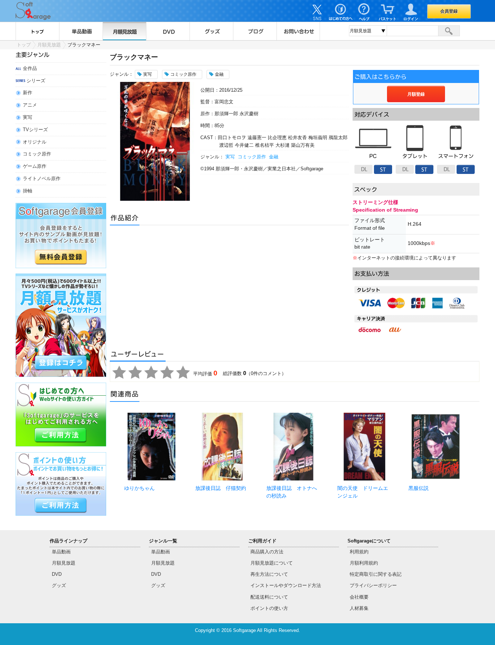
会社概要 (359, 597)
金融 (273, 156)
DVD (168, 31)
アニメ (30, 105)
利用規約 (359, 551)
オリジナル (34, 142)
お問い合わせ (298, 31)
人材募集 (359, 608)
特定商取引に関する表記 (376, 574)
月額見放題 (124, 31)
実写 (27, 117)
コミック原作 (37, 154)
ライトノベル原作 (42, 178)
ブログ (254, 31)
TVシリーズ (35, 129)
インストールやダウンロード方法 (285, 585)
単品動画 (81, 31)
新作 (27, 92)
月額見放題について (271, 563)
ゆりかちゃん (139, 488)
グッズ (211, 31)
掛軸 (27, 191)
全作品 (30, 68)
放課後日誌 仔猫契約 (220, 488)
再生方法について (269, 574)
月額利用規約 (364, 563)
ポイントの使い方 (269, 608)
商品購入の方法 (266, 551)
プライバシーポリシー (373, 585)
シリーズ (35, 80)
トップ (37, 31)
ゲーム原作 (34, 166)
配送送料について (269, 597)
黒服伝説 (418, 488)
